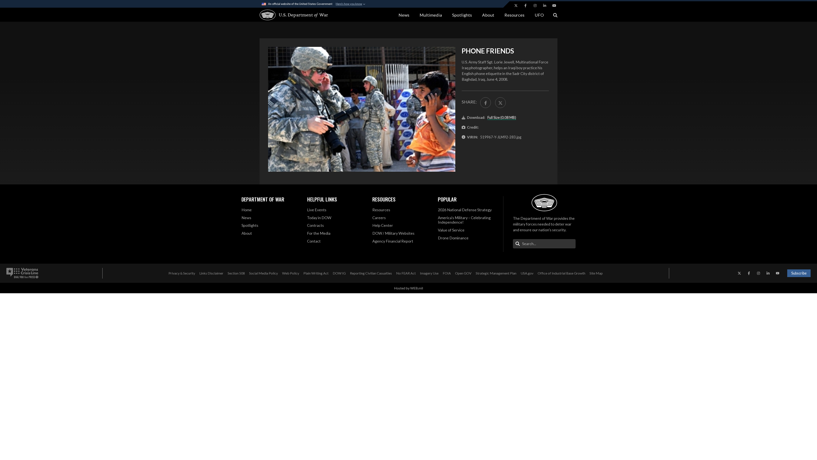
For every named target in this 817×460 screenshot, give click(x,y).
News (404, 14)
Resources (514, 14)
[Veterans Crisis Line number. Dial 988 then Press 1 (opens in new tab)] (22, 273)
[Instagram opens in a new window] (535, 5)
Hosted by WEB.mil (408, 288)
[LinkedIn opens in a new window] (544, 5)
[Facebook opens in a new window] (525, 5)
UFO (539, 14)
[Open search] (555, 15)
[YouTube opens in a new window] (554, 5)
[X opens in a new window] (516, 5)
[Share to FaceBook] (485, 102)
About (488, 14)
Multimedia (431, 14)
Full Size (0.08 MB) (501, 117)
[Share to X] (500, 102)
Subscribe (799, 273)
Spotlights (462, 14)
